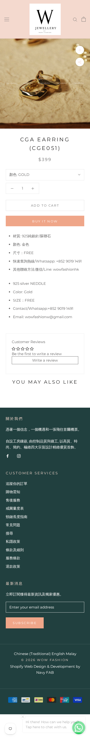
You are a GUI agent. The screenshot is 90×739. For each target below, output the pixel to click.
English (58, 653)
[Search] (75, 19)
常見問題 (13, 525)
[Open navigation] (6, 19)
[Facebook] (7, 456)
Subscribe (25, 623)
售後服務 (13, 500)
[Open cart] (84, 19)
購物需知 (13, 491)
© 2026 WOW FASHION (45, 660)
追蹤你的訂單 (16, 483)
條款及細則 (15, 550)
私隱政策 (13, 541)
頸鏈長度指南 (16, 516)
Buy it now (45, 221)
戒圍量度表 (15, 508)
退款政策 (13, 566)
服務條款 (13, 558)
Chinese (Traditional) (32, 653)
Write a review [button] (45, 360)
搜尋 (9, 533)
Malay (71, 653)
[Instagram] (19, 456)
